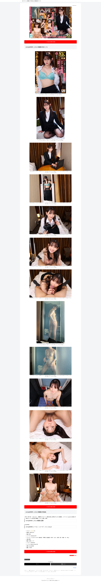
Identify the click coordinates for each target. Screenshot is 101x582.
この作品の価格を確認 (50, 41)
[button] (64, 564)
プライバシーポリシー (50, 578)
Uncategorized (27, 559)
